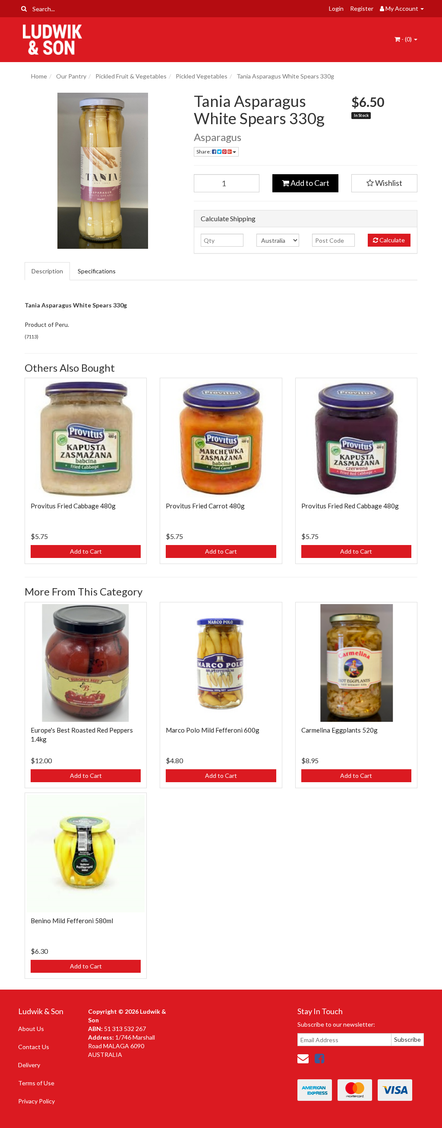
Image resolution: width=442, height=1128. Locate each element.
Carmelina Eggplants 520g (339, 730)
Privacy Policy (36, 1101)
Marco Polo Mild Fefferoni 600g (212, 730)
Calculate (391, 240)
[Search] (24, 8)
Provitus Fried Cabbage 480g (73, 506)
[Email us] (303, 1058)
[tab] (48, 271)
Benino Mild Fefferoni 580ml (72, 920)
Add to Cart (309, 183)
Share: (204, 151)
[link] (319, 1058)
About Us (31, 1028)
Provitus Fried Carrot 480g (205, 506)
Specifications (97, 271)
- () (406, 39)
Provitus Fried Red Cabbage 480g (350, 506)
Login (336, 8)
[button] (384, 183)
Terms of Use (36, 1083)
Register (361, 8)
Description (47, 271)
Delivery (29, 1064)
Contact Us (33, 1046)
